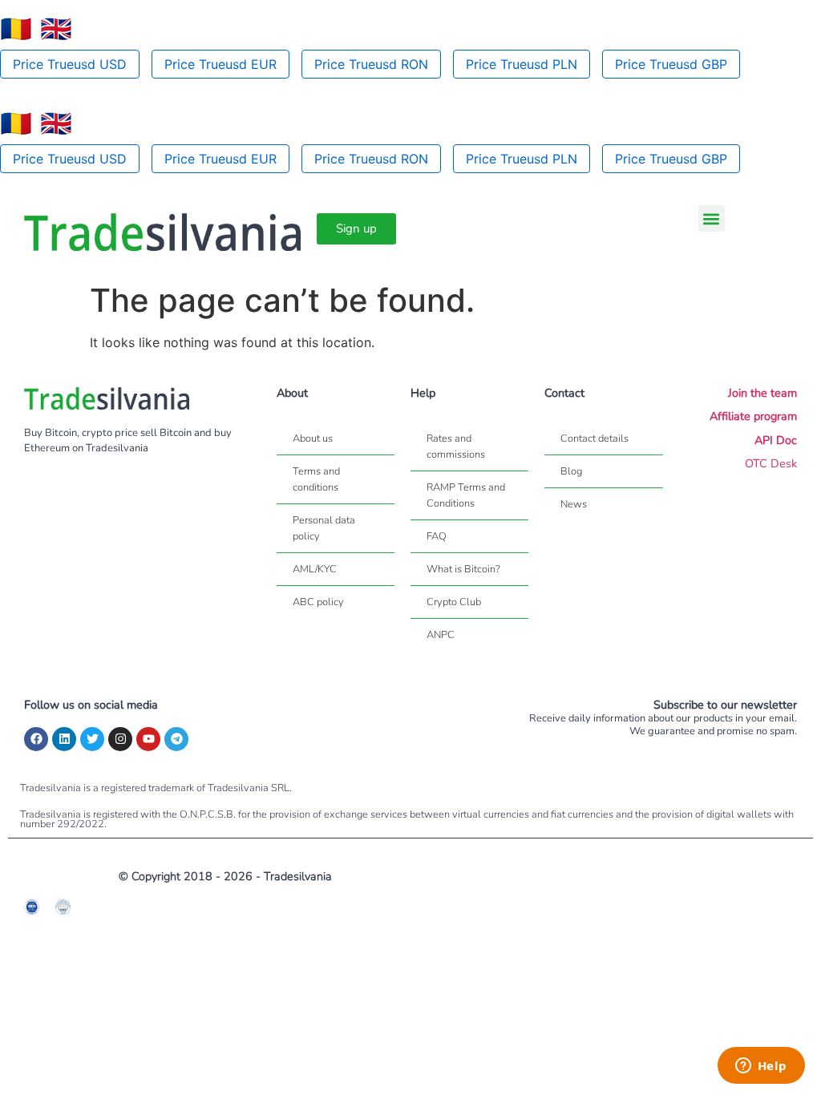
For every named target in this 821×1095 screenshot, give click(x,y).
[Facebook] (36, 739)
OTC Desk (771, 463)
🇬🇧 (56, 29)
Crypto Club (454, 602)
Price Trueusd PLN (521, 64)
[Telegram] (176, 739)
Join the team (762, 393)
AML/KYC (315, 569)
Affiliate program (753, 416)
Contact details (594, 438)
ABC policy (318, 602)
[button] (711, 218)
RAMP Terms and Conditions (466, 495)
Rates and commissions (456, 446)
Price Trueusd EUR (220, 64)
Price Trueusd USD (70, 64)
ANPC (441, 635)
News (573, 504)
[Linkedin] (64, 739)
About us (313, 438)
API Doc (775, 440)
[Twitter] (92, 739)
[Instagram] (120, 739)
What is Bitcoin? (463, 569)
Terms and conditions (316, 479)
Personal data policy (324, 528)
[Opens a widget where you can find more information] (761, 1067)
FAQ (437, 536)
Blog (571, 471)
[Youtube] (148, 739)
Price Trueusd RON (371, 64)
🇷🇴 (16, 29)
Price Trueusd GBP (671, 64)
